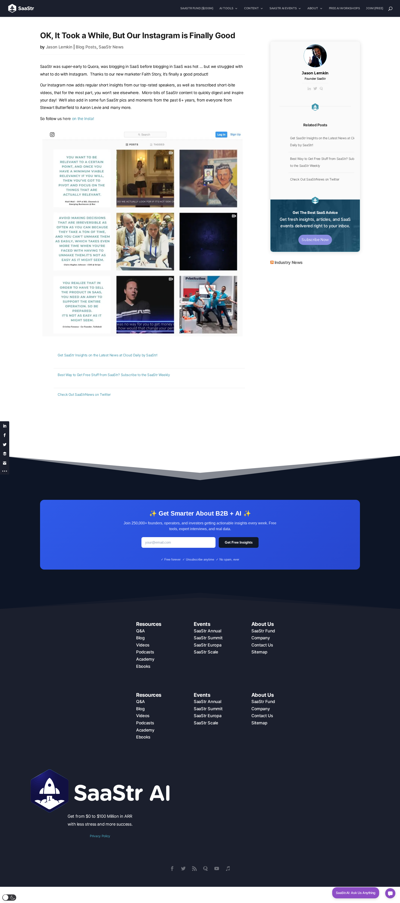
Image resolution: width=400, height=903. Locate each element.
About (312, 8)
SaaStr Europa (207, 645)
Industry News (289, 262)
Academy (145, 659)
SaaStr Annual (207, 630)
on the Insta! (78, 118)
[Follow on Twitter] (183, 868)
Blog (140, 637)
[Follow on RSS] (194, 868)
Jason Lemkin (59, 46)
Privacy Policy (100, 836)
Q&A (140, 630)
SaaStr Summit (208, 637)
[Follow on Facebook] (172, 868)
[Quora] (321, 89)
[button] (9, 897)
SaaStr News (111, 46)
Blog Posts (86, 46)
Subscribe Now (315, 240)
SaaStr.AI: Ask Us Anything (355, 893)
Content (251, 8)
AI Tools (226, 8)
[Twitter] (315, 89)
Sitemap (259, 652)
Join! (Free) (374, 8)
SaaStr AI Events (283, 8)
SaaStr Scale (206, 652)
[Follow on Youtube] (216, 868)
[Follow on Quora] (205, 868)
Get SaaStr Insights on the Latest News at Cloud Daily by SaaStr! (107, 355)
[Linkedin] (309, 89)
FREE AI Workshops (344, 8)
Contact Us (262, 645)
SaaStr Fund (263, 630)
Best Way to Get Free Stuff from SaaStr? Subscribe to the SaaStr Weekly (114, 375)
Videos (143, 645)
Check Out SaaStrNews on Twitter (84, 394)
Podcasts (145, 652)
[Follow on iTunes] (227, 868)
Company (260, 637)
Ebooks (143, 666)
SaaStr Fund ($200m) (196, 8)
